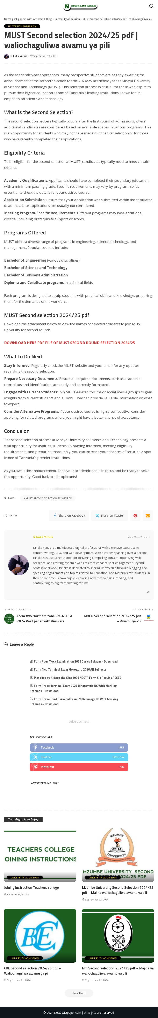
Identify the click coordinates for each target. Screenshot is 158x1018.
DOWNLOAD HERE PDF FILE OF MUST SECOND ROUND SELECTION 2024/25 (69, 342)
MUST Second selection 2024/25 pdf (49, 498)
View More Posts (137, 537)
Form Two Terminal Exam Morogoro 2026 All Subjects (70, 669)
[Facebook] (79, 747)
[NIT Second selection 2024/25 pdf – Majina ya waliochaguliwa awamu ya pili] (118, 936)
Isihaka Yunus (18, 55)
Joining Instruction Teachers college (31, 887)
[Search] (151, 6)
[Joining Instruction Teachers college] (40, 855)
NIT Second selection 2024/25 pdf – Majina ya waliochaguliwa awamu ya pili (118, 971)
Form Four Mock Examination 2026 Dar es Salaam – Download (76, 661)
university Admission (22, 26)
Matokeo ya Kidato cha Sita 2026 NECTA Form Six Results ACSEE (77, 678)
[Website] (147, 592)
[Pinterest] (135, 515)
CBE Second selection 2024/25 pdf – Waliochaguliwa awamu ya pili (32, 971)
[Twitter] (79, 757)
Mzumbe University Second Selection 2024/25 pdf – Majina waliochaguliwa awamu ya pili (117, 890)
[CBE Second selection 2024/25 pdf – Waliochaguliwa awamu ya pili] (40, 936)
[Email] (148, 515)
